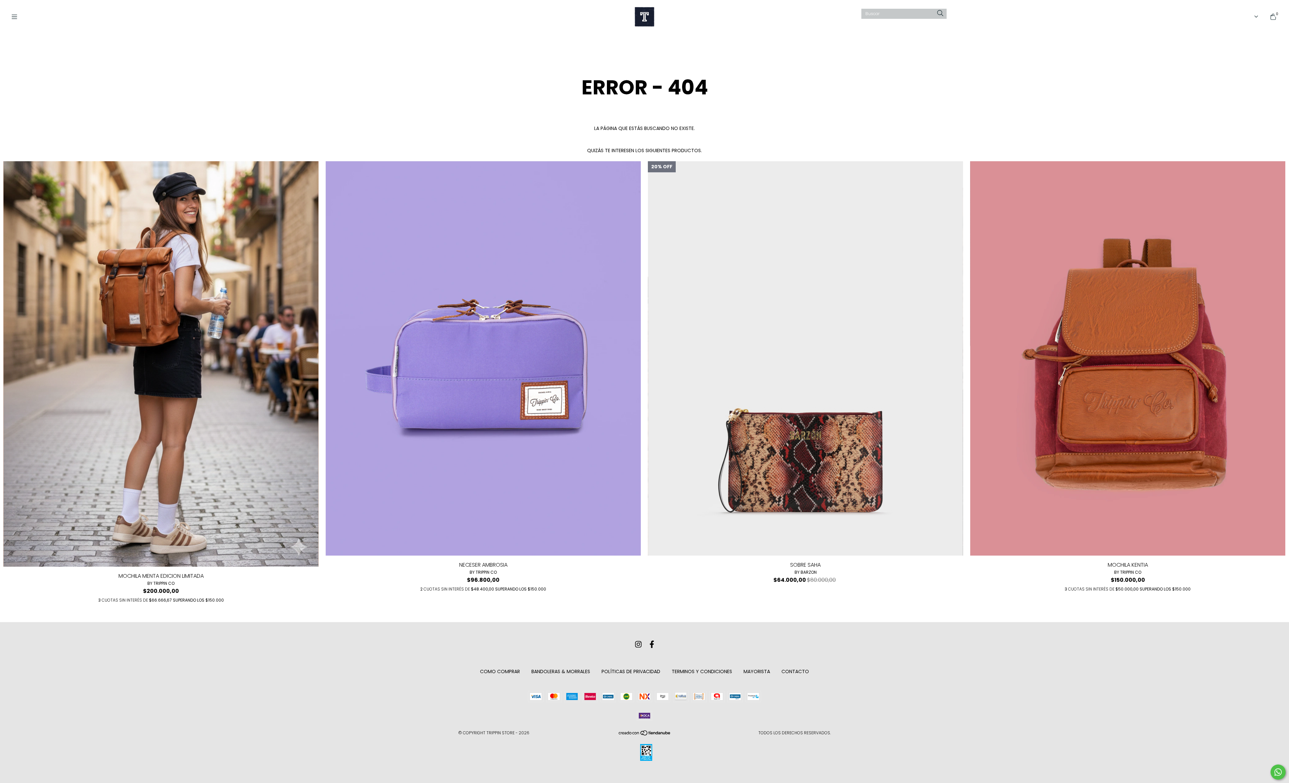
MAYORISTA (757, 671)
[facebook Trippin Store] (652, 644)
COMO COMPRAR (500, 671)
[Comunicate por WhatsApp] (1278, 772)
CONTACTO (795, 671)
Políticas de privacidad (631, 671)
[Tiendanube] (645, 734)
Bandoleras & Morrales (560, 671)
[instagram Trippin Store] (638, 644)
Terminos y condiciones (702, 671)
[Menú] (16, 17)
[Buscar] (940, 13)
